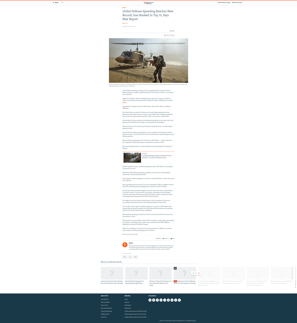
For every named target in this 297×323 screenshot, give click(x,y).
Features (127, 302)
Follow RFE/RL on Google (224, 2)
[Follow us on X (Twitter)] (164, 300)
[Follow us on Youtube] (149, 300)
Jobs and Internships (106, 308)
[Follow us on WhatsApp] (175, 300)
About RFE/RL (104, 299)
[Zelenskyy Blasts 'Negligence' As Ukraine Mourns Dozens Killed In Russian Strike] (209, 273)
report (124, 102)
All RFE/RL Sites (105, 314)
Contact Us (104, 317)
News (124, 7)
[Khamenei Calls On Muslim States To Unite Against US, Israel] (185, 273)
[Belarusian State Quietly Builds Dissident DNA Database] (282, 273)
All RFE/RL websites (237, 2)
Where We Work (105, 302)
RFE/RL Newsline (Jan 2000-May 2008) (135, 314)
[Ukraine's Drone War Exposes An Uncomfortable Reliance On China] (160, 273)
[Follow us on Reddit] (153, 300)
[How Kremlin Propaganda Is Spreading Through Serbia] (136, 273)
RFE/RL (126, 23)
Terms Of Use (104, 305)
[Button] (172, 31)
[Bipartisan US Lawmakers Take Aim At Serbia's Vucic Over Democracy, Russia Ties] (258, 273)
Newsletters (128, 305)
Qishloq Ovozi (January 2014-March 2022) (136, 311)
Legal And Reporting (106, 311)
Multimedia (128, 308)
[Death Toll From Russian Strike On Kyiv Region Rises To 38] (233, 273)
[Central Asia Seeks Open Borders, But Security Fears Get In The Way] (112, 273)
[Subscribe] (179, 300)
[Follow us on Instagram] (157, 300)
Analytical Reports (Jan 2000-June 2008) (135, 317)
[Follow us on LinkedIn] (171, 300)
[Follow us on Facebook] (168, 300)
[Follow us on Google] (160, 300)
